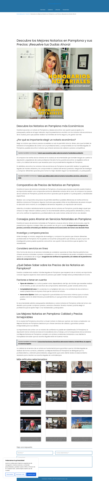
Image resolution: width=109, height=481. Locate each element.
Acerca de (64, 479)
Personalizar (10, 474)
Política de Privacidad (54, 479)
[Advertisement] (54, 26)
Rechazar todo (20, 474)
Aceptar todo (31, 474)
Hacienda (66, 10)
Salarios (50, 10)
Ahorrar (57, 10)
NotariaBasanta (54, 4)
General (42, 10)
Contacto (44, 479)
